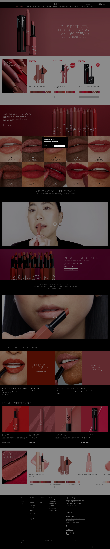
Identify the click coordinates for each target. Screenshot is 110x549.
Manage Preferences (80, 546)
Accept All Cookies (89, 546)
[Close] (108, 547)
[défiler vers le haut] (108, 540)
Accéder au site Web (59, 145)
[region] (55, 547)
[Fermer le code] (66, 138)
